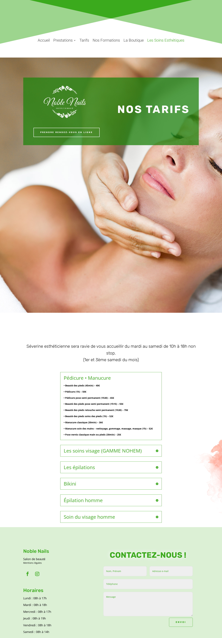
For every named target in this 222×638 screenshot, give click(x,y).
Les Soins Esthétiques (165, 40)
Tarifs (84, 40)
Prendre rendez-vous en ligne (66, 132)
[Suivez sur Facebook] (27, 574)
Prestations (63, 40)
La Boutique (134, 40)
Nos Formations (106, 40)
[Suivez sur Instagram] (37, 574)
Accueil (44, 40)
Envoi (181, 622)
